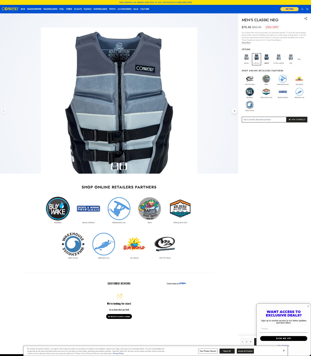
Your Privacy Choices (208, 351)
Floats (78, 9)
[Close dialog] (308, 306)
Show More (246, 42)
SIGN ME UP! (283, 338)
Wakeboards (50, 9)
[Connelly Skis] (10, 9)
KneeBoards (100, 9)
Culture (144, 9)
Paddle (88, 9)
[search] (302, 9)
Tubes (69, 9)
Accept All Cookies (245, 351)
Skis (23, 9)
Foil (61, 9)
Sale (135, 9)
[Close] (283, 350)
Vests (112, 9)
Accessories (124, 9)
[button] (307, 9)
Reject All (227, 351)
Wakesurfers (34, 9)
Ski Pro (290, 9)
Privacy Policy (118, 353)
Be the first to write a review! (119, 316)
